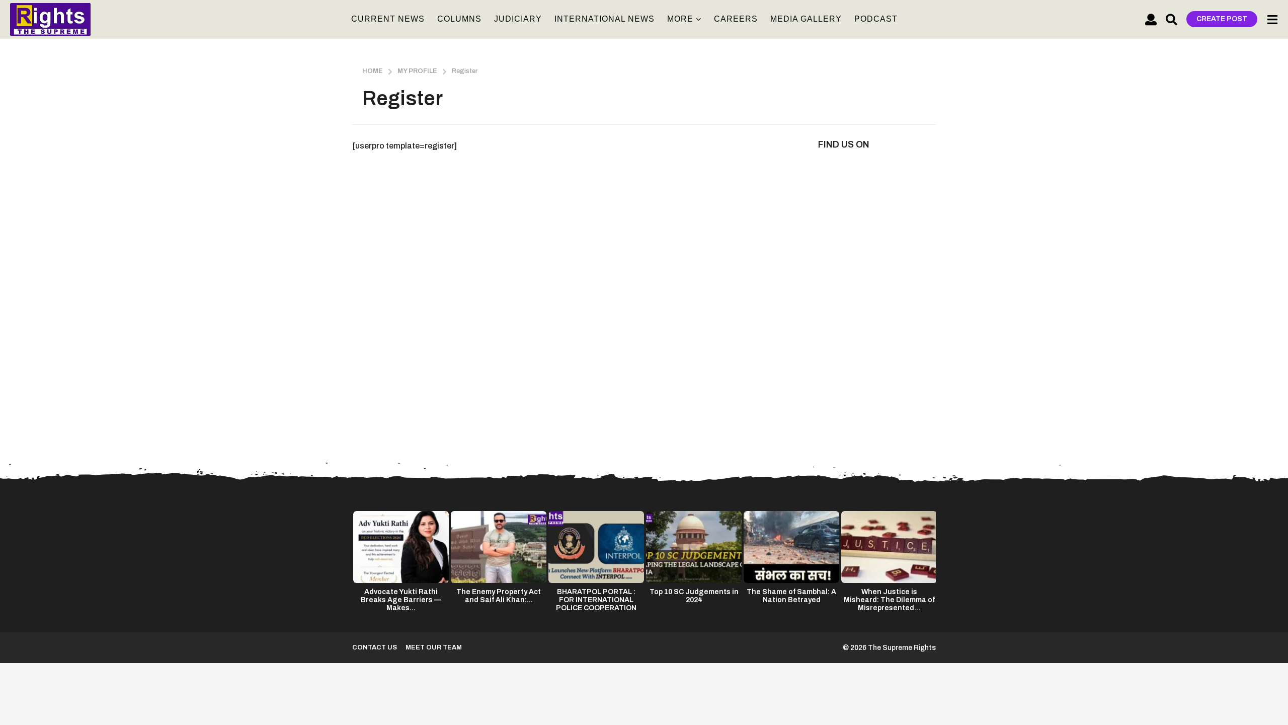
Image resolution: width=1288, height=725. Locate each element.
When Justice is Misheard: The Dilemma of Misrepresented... (889, 600)
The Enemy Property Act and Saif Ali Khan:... (498, 596)
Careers (736, 19)
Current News (388, 19)
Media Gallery (806, 19)
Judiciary (518, 19)
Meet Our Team (434, 647)
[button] (1151, 19)
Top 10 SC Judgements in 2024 (694, 596)
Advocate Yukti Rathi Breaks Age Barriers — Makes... (401, 600)
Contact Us (374, 647)
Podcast (876, 19)
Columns (459, 19)
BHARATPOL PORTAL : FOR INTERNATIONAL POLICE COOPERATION (596, 600)
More (680, 19)
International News (604, 19)
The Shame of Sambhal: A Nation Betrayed (791, 596)
